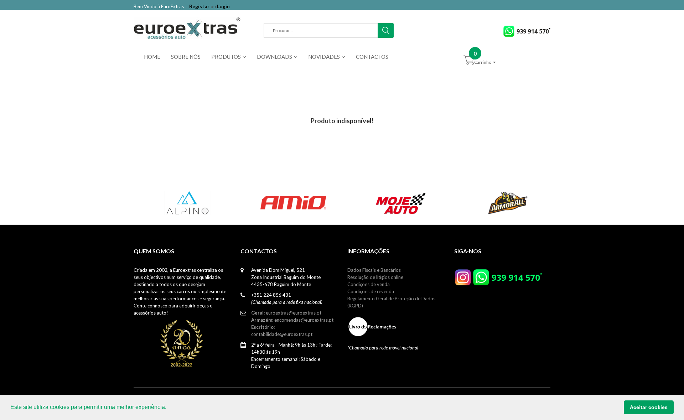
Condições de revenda (370, 291)
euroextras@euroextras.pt (286, 313)
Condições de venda (368, 284)
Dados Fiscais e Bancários (374, 270)
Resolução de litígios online (375, 277)
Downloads (274, 56)
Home (152, 56)
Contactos (372, 56)
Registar (199, 6)
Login (223, 6)
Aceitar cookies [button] (649, 407)
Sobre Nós (186, 56)
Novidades (324, 56)
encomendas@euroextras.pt (292, 320)
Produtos (226, 56)
